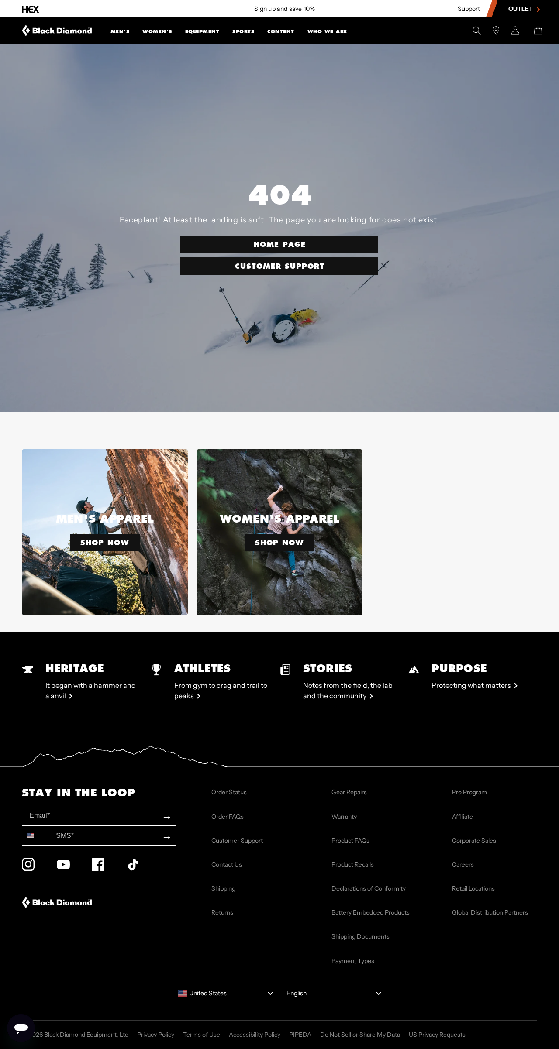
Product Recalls (352, 864)
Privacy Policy (155, 1035)
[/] (57, 30)
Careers (463, 864)
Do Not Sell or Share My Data (360, 1035)
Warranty (344, 816)
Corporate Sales (474, 840)
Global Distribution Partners (490, 912)
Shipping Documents (360, 936)
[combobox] (37, 835)
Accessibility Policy (254, 1035)
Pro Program (469, 792)
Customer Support (279, 266)
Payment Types (352, 961)
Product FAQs (350, 840)
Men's (120, 31)
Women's (157, 31)
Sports (243, 31)
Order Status (229, 792)
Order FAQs (227, 816)
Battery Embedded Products (370, 912)
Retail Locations (473, 888)
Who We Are (327, 31)
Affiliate (462, 816)
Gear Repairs (349, 792)
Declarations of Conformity (368, 888)
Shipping (223, 888)
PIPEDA (300, 1035)
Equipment (202, 31)
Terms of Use (201, 1035)
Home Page (280, 244)
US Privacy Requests (437, 1035)
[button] (120, 30)
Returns (222, 912)
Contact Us (226, 864)
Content (280, 31)
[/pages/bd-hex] (30, 9)
